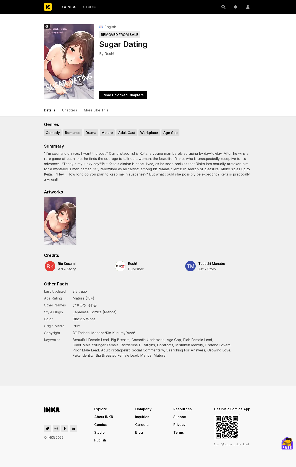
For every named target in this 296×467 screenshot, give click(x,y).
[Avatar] (247, 7)
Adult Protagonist (115, 350)
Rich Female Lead (197, 340)
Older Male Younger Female (96, 345)
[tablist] (148, 110)
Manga (145, 355)
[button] (223, 7)
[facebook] (64, 428)
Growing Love (218, 350)
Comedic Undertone (148, 340)
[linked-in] (73, 428)
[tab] (49, 110)
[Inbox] (235, 7)
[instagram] (56, 428)
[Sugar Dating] (69, 61)
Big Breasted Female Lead (117, 355)
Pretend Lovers (218, 345)
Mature (160, 355)
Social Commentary (148, 350)
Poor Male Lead (86, 350)
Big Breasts (120, 340)
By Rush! (106, 54)
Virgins (149, 345)
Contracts (165, 345)
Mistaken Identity (189, 345)
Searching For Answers (185, 350)
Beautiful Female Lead (91, 340)
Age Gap (174, 340)
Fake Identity (83, 355)
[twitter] (47, 428)
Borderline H (131, 345)
